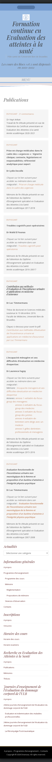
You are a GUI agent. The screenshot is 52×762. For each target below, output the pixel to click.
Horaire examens (11, 645)
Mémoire (9, 584)
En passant (11, 114)
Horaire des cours (11, 639)
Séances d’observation (15, 601)
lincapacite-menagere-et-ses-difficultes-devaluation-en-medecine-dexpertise (25, 391)
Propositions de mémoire (18, 595)
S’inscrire (8, 626)
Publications (9, 667)
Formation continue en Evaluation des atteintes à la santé (26, 37)
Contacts (7, 606)
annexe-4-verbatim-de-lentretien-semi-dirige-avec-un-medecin (29, 422)
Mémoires (8, 673)
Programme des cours (14, 578)
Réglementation (14, 589)
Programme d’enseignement (16, 573)
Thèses (7, 678)
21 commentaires (26, 114)
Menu (26, 80)
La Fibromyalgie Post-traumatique (19, 731)
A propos (8, 567)
